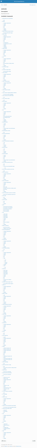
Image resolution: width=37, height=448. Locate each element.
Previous (4, 440)
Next (33, 440)
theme (11, 446)
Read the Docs (18, 446)
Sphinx (6, 446)
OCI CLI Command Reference (19, 1)
